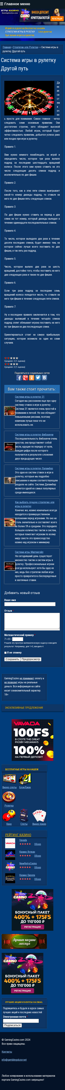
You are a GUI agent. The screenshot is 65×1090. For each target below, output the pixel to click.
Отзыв (9, 610)
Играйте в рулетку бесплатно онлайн (25, 28)
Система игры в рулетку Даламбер (34, 468)
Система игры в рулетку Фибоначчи (34, 434)
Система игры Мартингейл (29, 552)
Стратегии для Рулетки (25, 47)
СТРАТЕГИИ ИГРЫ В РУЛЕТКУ (20, 31)
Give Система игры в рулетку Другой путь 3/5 (11, 358)
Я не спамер (14, 652)
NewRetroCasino (28, 863)
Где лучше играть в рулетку (19, 35)
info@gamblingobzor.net (14, 1059)
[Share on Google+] (25, 377)
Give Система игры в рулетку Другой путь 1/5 (5, 358)
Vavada (23, 840)
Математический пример (20, 635)
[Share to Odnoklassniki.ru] (31, 377)
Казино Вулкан (27, 851)
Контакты (7, 1051)
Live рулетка (45, 31)
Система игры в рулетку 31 (29, 396)
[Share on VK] (44, 377)
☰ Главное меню (15, 4)
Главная (7, 47)
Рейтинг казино (18, 835)
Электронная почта (15, 1016)
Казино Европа (27, 875)
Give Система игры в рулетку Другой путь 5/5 (17, 358)
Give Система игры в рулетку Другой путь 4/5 (14, 358)
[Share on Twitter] (38, 377)
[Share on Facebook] (19, 377)
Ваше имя (10, 600)
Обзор (37, 844)
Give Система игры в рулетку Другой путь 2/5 (8, 358)
